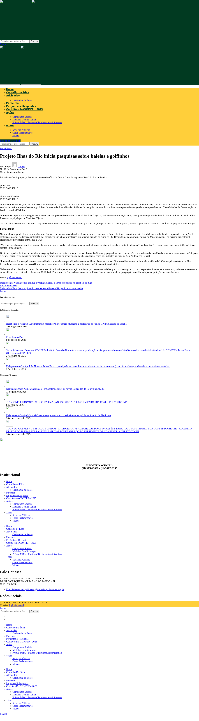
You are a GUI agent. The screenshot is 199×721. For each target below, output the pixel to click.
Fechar (3, 291)
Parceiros (10, 492)
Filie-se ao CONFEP (10, 140)
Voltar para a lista (8, 285)
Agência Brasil (14, 277)
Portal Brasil (6, 148)
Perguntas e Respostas (17, 495)
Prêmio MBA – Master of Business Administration (37, 122)
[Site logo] (16, 38)
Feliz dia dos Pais (14, 337)
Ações (9, 501)
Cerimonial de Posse (22, 100)
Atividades (11, 487)
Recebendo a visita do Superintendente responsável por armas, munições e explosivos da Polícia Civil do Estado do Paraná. (66, 323)
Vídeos (15, 135)
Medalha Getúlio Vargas (24, 119)
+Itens (9, 512)
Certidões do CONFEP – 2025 (21, 498)
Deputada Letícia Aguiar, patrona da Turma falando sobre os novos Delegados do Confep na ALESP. (55, 389)
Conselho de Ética (15, 484)
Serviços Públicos (21, 130)
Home (9, 481)
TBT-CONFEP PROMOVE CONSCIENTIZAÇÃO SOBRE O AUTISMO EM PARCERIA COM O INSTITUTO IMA (67, 402)
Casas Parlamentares (22, 132)
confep (21, 166)
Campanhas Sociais (22, 116)
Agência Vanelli (16, 605)
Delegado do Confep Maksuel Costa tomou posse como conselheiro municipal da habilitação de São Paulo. (58, 415)
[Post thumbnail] (9, 321)
